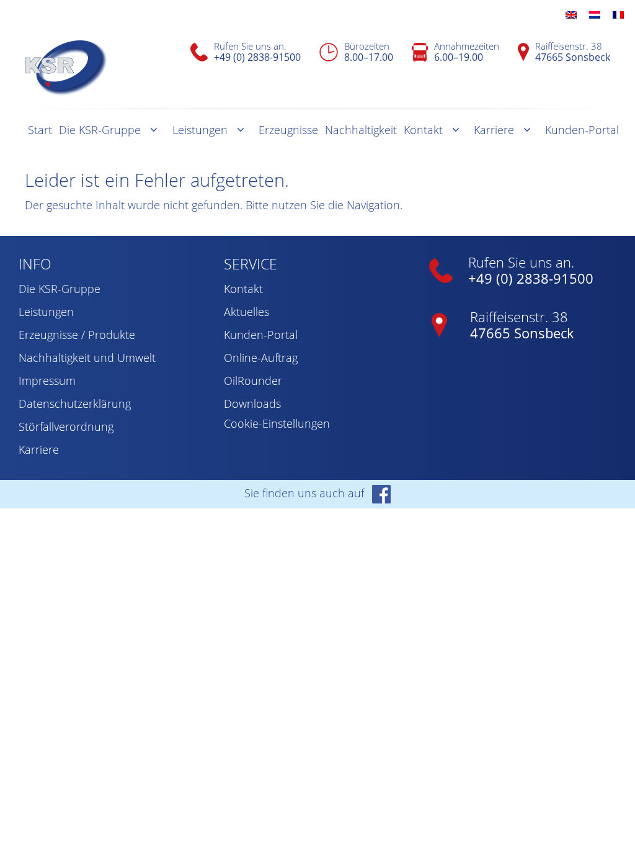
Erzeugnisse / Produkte (77, 334)
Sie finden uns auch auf (305, 492)
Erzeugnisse (288, 129)
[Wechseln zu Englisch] (571, 14)
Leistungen (200, 129)
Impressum (47, 380)
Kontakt (423, 129)
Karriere (494, 129)
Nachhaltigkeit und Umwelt (87, 357)
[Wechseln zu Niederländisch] (594, 14)
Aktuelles (246, 311)
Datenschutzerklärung (75, 403)
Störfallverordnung (66, 426)
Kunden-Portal (582, 129)
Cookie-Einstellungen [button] (277, 423)
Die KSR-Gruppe (100, 129)
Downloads (252, 403)
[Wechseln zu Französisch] (618, 14)
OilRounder (253, 380)
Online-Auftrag (261, 357)
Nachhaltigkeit (361, 129)
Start (40, 129)
